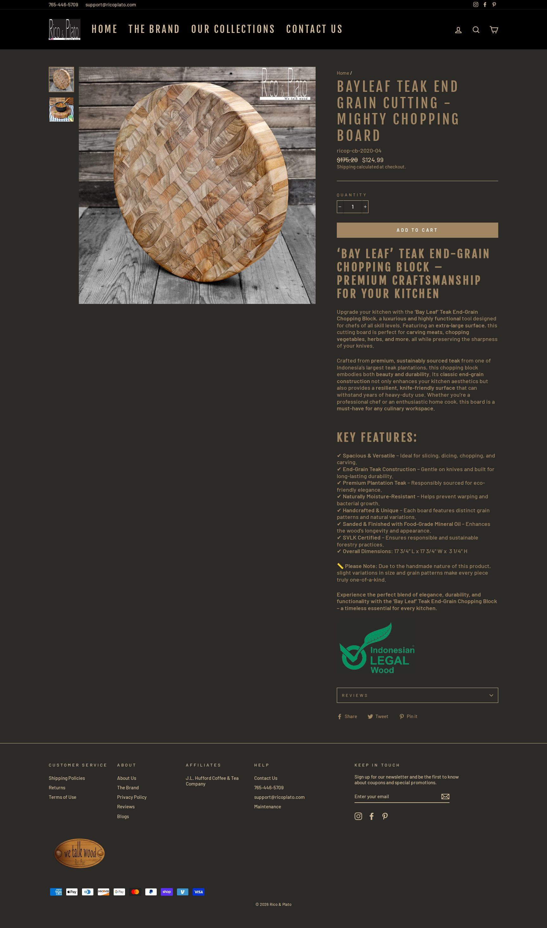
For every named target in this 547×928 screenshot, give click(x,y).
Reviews (126, 806)
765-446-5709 (63, 4)
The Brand (154, 29)
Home (104, 29)
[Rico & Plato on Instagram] (358, 816)
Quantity (352, 194)
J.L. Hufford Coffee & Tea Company (212, 780)
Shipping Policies (67, 778)
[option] (197, 185)
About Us (126, 778)
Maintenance (267, 806)
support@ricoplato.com (110, 4)
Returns (57, 787)
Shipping (346, 166)
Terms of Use (62, 797)
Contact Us (314, 29)
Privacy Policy (132, 797)
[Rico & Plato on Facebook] (371, 816)
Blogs (123, 816)
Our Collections (233, 29)
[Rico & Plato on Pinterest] (385, 816)
